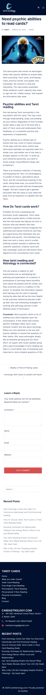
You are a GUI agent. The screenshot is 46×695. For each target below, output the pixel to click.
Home (4, 576)
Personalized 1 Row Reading (14, 589)
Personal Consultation (11, 595)
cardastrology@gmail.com (17, 625)
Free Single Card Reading (13, 585)
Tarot (31, 30)
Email (6, 443)
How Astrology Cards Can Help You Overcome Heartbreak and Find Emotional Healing (22, 512)
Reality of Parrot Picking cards (24, 368)
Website (7, 455)
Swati (6, 30)
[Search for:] (21, 489)
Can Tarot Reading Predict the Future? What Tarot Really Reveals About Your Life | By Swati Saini (22, 541)
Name (6, 431)
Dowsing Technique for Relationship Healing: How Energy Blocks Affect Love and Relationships (22, 530)
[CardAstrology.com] (9, 7)
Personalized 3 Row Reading (14, 592)
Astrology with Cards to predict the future (23, 374)
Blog (4, 598)
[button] (38, 8)
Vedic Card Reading (10, 582)
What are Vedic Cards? (12, 579)
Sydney (24, 691)
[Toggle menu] (43, 7)
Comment (9, 410)
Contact (5, 601)
